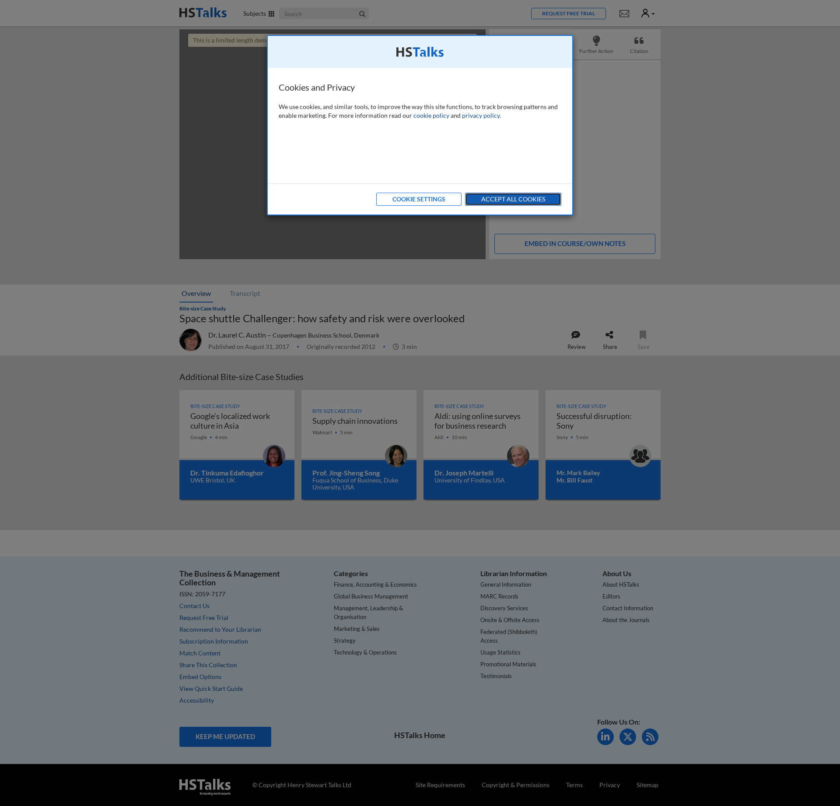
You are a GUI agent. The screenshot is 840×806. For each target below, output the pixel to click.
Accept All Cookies (513, 199)
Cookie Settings (418, 199)
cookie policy (431, 115)
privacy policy (481, 115)
